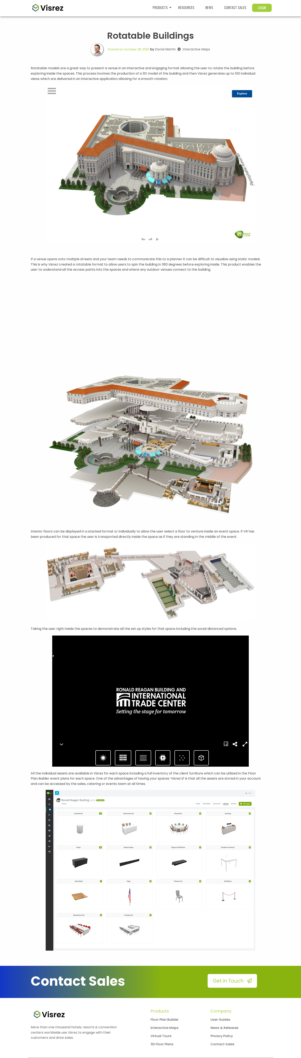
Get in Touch (229, 980)
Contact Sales (222, 1044)
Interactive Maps (196, 49)
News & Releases (224, 1027)
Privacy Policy (221, 1036)
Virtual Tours (161, 1036)
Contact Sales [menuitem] (235, 7)
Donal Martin (166, 49)
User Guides (220, 1019)
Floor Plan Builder (164, 1019)
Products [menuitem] (160, 7)
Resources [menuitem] (186, 7)
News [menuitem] (209, 7)
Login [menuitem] (262, 7)
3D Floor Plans (161, 1044)
